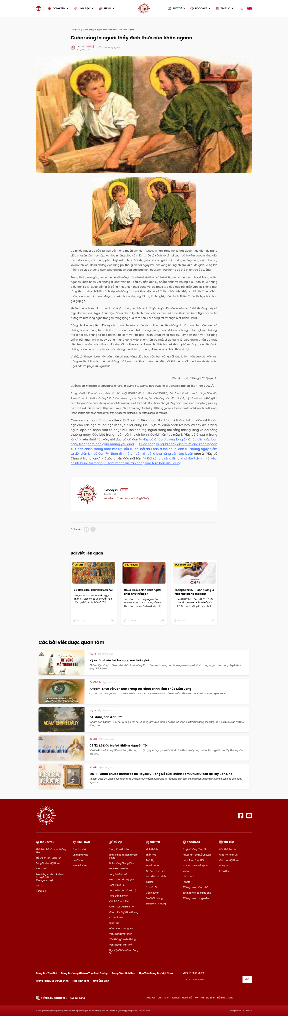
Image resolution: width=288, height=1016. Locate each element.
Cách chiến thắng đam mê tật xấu (102, 449)
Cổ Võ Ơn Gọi (116, 917)
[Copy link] (93, 529)
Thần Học (151, 854)
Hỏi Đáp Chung (225, 997)
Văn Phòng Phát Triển (120, 933)
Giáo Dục (114, 923)
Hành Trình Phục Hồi (193, 860)
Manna (186, 871)
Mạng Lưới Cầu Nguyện (121, 879)
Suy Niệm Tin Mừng (156, 903)
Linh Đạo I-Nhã (80, 854)
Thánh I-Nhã (79, 849)
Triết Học (150, 860)
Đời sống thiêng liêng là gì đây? (171, 458)
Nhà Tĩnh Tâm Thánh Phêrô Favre (123, 856)
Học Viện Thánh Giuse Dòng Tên (123, 952)
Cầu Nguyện (152, 892)
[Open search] (241, 8)
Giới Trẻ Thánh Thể (119, 901)
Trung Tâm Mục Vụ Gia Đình (52, 980)
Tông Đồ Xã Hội (117, 884)
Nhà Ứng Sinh (101, 980)
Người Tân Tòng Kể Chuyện (197, 854)
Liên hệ (39, 885)
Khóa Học (224, 871)
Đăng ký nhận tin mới (194, 972)
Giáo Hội (150, 997)
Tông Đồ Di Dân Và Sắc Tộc (123, 890)
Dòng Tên (41, 890)
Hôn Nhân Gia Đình (156, 876)
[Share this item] (112, 620)
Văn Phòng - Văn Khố (120, 944)
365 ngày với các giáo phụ (197, 892)
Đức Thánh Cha (227, 849)
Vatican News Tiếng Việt (195, 865)
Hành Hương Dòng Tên (121, 928)
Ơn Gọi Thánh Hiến (155, 871)
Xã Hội (149, 881)
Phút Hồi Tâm (79, 865)
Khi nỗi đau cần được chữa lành (159, 449)
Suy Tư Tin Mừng (154, 898)
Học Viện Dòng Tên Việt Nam (156, 973)
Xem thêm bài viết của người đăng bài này (126, 498)
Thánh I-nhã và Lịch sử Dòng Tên (51, 851)
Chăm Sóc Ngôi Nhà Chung (123, 912)
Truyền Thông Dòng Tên (195, 849)
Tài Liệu (176, 997)
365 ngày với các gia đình (196, 898)
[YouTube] (249, 815)
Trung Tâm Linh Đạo (119, 849)
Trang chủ (75, 29)
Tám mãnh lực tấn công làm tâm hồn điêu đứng (144, 463)
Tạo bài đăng (77, 998)
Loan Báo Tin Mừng (119, 868)
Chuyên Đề (152, 887)
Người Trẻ (187, 997)
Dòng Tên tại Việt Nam (48, 863)
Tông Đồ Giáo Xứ (117, 874)
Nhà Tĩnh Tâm (80, 980)
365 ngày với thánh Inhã (195, 887)
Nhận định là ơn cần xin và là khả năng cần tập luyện (151, 453)
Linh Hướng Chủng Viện (121, 863)
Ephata (186, 881)
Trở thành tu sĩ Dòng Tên (48, 857)
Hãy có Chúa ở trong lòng (163, 439)
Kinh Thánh (152, 849)
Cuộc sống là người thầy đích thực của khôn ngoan (178, 444)
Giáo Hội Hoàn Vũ (228, 854)
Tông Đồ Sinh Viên (118, 895)
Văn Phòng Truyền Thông (122, 939)
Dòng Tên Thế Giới (46, 973)
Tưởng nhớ (41, 868)
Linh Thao (78, 860)
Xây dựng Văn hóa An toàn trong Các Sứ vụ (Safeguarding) (50, 877)
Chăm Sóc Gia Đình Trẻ (121, 906)
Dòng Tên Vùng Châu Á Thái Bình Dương (84, 973)
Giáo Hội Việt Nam (228, 860)
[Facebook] (241, 815)
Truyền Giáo (152, 865)
